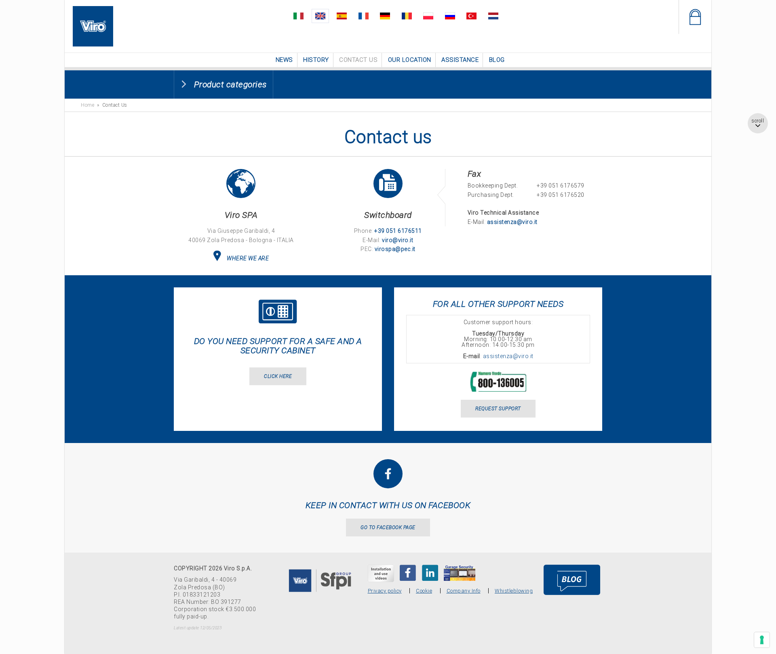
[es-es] (350, 14)
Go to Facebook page (388, 527)
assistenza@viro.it (512, 221)
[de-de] (387, 14)
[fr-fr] (368, 14)
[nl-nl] (479, 14)
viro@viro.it (397, 239)
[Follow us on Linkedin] (430, 572)
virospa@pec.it (395, 248)
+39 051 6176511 (398, 230)
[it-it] (313, 14)
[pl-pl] (423, 14)
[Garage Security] (459, 572)
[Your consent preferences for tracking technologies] (762, 640)
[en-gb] (332, 14)
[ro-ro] (405, 14)
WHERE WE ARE (248, 257)
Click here (278, 375)
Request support (498, 408)
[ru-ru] (442, 14)
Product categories (230, 84)
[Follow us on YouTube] (381, 572)
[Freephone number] (498, 375)
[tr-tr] (460, 14)
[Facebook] (408, 572)
